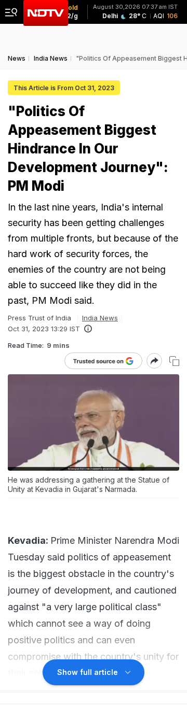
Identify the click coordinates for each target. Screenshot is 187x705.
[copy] (174, 361)
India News (100, 318)
